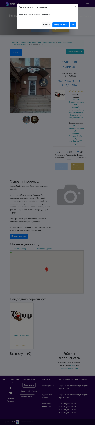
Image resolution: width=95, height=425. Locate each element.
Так (73, 24)
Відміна (46, 24)
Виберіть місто (61, 24)
